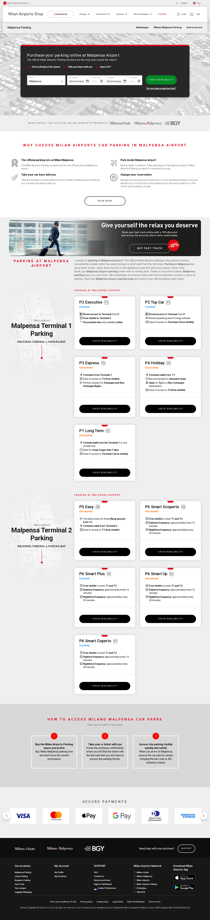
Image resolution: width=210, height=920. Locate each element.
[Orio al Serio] (94, 848)
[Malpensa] (59, 848)
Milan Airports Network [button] (147, 865)
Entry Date (73, 78)
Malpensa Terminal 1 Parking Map (42, 341)
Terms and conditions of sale (63, 902)
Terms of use (154, 902)
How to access (194, 27)
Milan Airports (143, 880)
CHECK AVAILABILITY (161, 80)
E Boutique (141, 888)
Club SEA (141, 892)
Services (120, 14)
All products (61, 14)
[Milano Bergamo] (172, 123)
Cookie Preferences (106, 888)
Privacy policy (86, 902)
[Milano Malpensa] (148, 123)
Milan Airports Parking (147, 884)
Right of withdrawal (103, 884)
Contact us (99, 876)
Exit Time (133, 78)
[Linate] (28, 848)
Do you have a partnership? (161, 88)
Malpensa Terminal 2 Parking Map (42, 546)
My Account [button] (61, 865)
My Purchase (60, 876)
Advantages (142, 27)
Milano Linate (143, 872)
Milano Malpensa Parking (168, 27)
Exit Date (110, 78)
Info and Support (141, 14)
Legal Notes (117, 902)
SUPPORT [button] (100, 865)
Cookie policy (102, 902)
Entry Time (96, 78)
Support (184, 3)
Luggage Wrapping (23, 892)
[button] (16, 3)
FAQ (96, 872)
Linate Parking (21, 876)
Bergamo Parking (22, 880)
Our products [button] (23, 865)
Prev (6, 815)
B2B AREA (162, 14)
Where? (31, 77)
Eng (198, 3)
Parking (83, 14)
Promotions (101, 14)
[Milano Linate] (120, 123)
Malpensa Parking (23, 872)
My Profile (58, 872)
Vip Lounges (20, 888)
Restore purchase (102, 880)
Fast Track (19, 884)
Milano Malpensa (144, 876)
